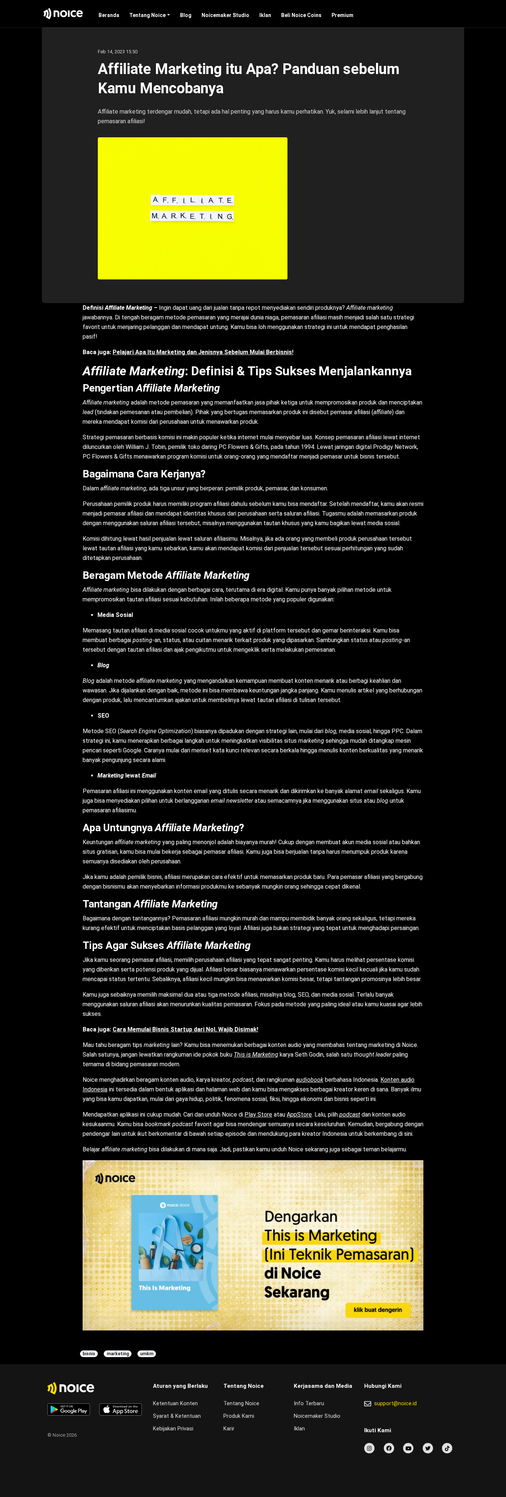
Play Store (258, 1114)
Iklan (265, 15)
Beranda (109, 15)
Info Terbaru (309, 1403)
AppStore (299, 1114)
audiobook (309, 1079)
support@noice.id (395, 1403)
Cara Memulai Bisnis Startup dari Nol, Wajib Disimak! (185, 1029)
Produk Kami (238, 1416)
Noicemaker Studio (225, 15)
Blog (186, 15)
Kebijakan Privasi (173, 1429)
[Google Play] (68, 1409)
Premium (342, 15)
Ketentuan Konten (175, 1403)
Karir (228, 1429)
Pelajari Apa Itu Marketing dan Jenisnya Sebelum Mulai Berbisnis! (203, 352)
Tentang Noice (147, 15)
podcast (349, 1114)
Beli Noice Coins (301, 15)
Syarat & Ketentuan (177, 1416)
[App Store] (120, 1409)
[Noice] (63, 14)
